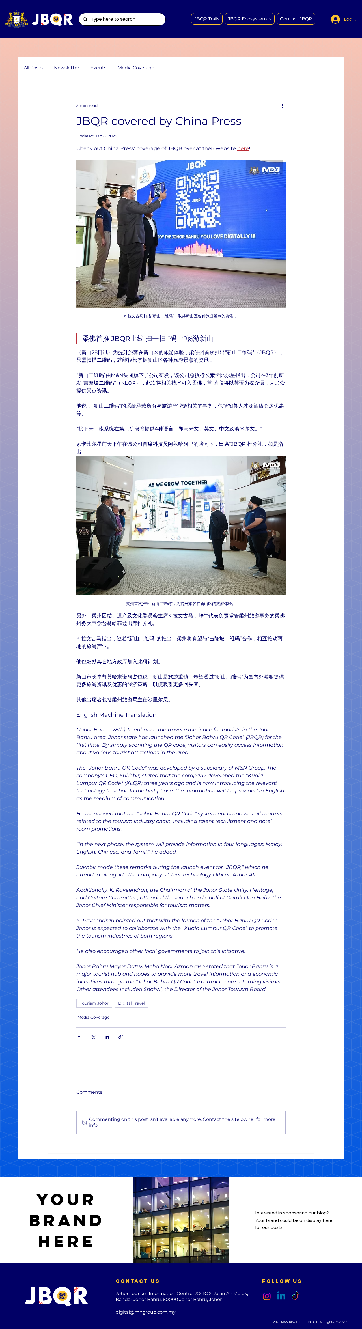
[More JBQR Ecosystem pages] (270, 19)
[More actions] (282, 105)
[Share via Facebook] (79, 1036)
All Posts (33, 67)
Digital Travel (131, 1003)
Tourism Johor (94, 1003)
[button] (296, 18)
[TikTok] (296, 1296)
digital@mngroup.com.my (146, 1312)
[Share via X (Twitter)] (93, 1036)
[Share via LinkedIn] (106, 1036)
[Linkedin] (281, 1296)
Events (98, 67)
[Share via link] (120, 1036)
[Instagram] (267, 1296)
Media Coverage (136, 67)
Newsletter (66, 67)
